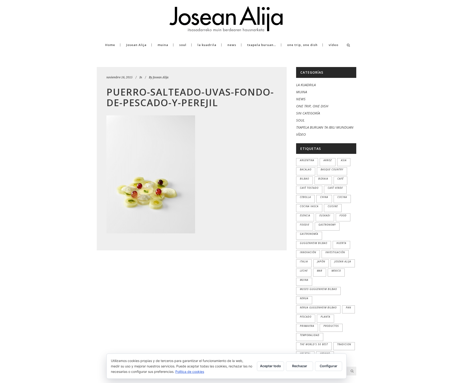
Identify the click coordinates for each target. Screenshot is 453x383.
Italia (304, 261)
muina (301, 91)
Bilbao (304, 178)
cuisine (333, 206)
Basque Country (332, 169)
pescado (305, 316)
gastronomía (309, 234)
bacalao (305, 169)
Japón (321, 261)
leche (304, 270)
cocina (342, 197)
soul (300, 120)
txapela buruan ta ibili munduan (324, 127)
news (301, 99)
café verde (335, 187)
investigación (335, 252)
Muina (304, 280)
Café (340, 178)
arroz (327, 160)
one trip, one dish (312, 106)
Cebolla (305, 197)
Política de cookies (189, 372)
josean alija (342, 261)
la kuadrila (306, 84)
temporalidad (309, 335)
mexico (336, 270)
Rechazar (299, 366)
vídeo (301, 134)
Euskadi (324, 215)
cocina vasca (309, 206)
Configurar (328, 366)
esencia (305, 215)
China (324, 197)
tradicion (344, 344)
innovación (308, 252)
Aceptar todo (270, 366)
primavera (307, 326)
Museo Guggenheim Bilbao (318, 289)
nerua (304, 298)
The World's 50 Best (314, 344)
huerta (341, 243)
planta (325, 316)
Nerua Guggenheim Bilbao (318, 307)
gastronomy (327, 224)
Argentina (307, 160)
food (343, 215)
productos (331, 326)
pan (348, 307)
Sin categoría (308, 113)
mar (319, 270)
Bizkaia (323, 178)
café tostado (309, 187)
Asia (344, 160)
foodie (304, 224)
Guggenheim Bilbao (313, 243)
